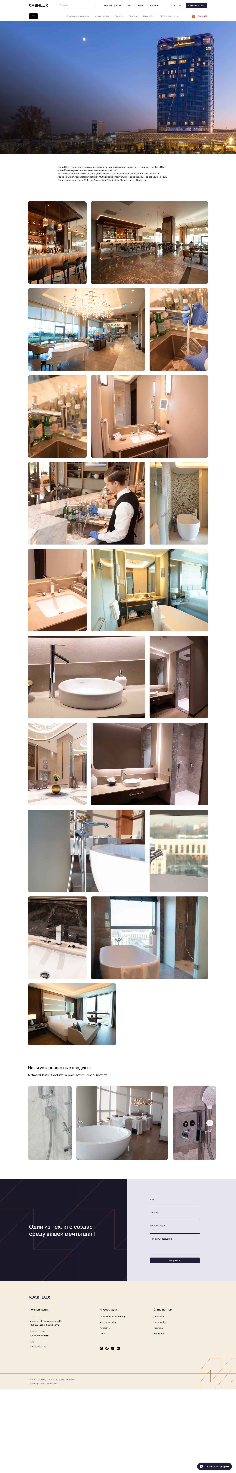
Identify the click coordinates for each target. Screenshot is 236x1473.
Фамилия (154, 1212)
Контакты (105, 1327)
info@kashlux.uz (38, 1346)
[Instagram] (101, 1348)
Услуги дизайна (108, 1322)
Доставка (159, 1316)
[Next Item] (209, 1123)
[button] (193, 16)
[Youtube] (118, 1348)
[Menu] (33, 16)
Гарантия (158, 1327)
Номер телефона (158, 1225)
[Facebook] (107, 1348)
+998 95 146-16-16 (39, 1335)
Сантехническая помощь (113, 1316)
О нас (103, 1333)
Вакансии (159, 1333)
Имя (152, 1199)
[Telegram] (112, 1348)
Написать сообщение (161, 1238)
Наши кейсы (160, 1322)
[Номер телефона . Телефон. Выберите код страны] (154, 1231)
